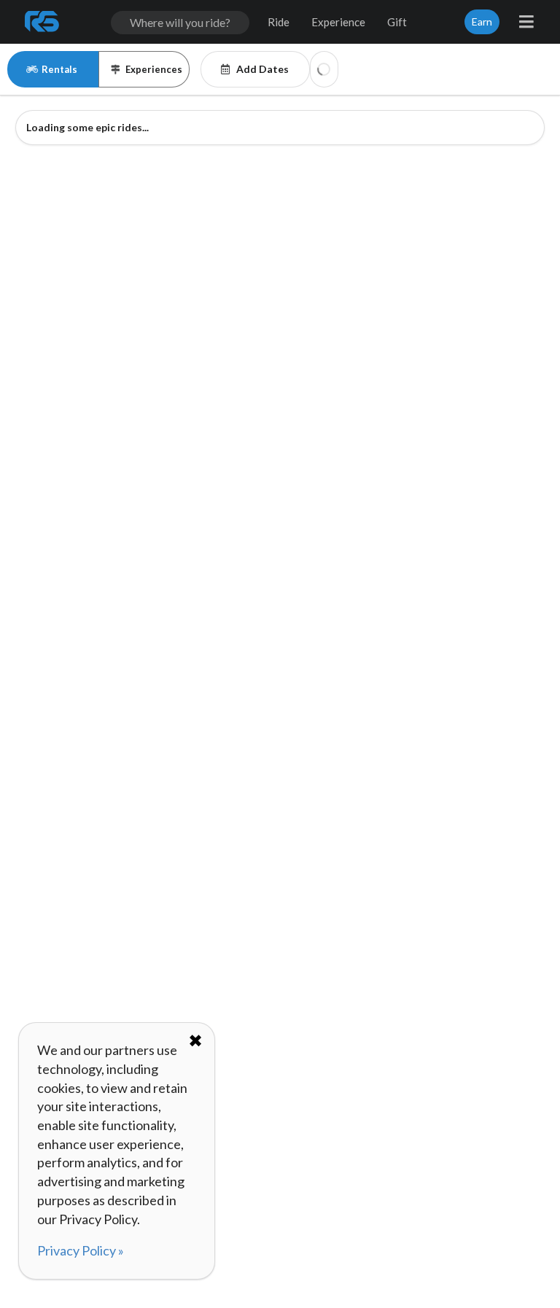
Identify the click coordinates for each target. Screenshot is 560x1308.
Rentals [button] (59, 69)
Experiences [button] (153, 69)
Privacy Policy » (80, 1250)
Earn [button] (482, 21)
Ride (278, 21)
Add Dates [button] (262, 69)
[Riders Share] (43, 22)
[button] (324, 69)
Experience (338, 21)
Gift (397, 21)
